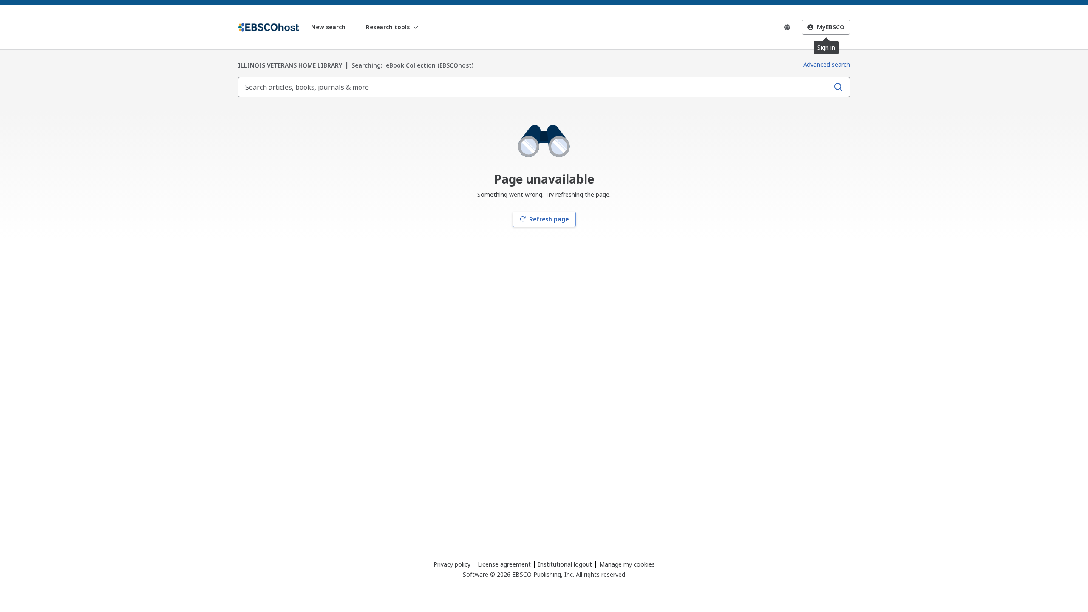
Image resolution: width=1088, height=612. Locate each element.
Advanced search (826, 64)
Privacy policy (452, 564)
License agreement (504, 564)
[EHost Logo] (268, 27)
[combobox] (534, 87)
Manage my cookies (627, 564)
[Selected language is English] (787, 27)
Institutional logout (565, 564)
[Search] (838, 87)
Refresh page (549, 219)
